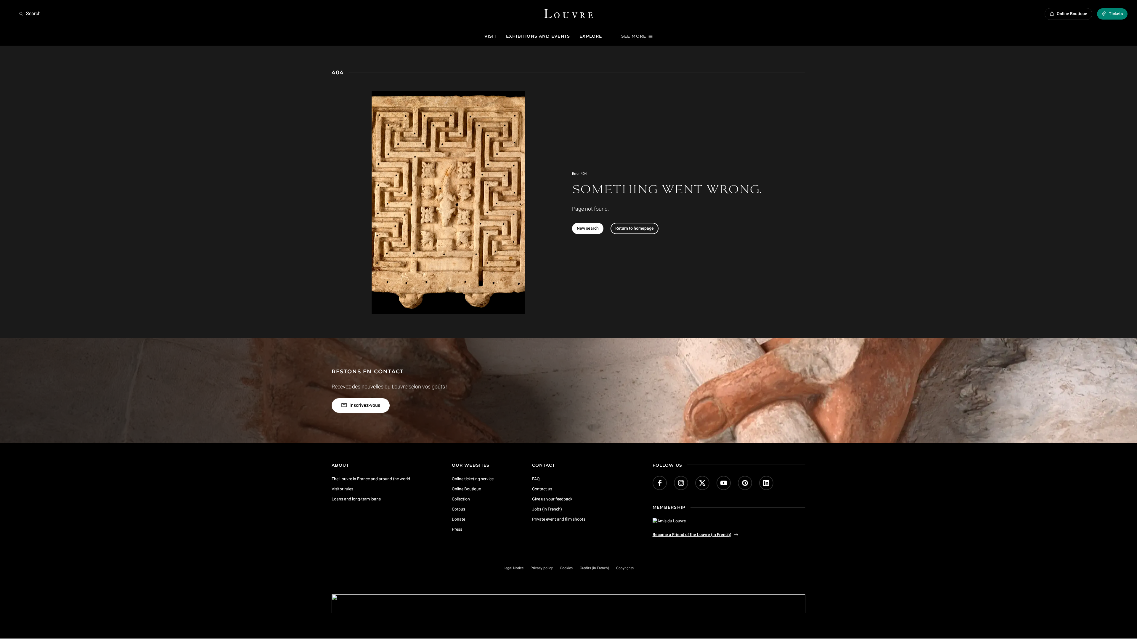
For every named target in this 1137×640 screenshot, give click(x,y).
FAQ (536, 478)
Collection (461, 499)
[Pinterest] (745, 483)
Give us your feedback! (553, 499)
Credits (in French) (594, 568)
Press (457, 529)
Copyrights (625, 568)
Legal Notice (513, 568)
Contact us (542, 489)
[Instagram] (681, 483)
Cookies (566, 568)
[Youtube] (724, 483)
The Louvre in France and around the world (371, 478)
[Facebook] (660, 483)
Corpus (458, 508)
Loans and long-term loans (356, 499)
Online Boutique (466, 489)
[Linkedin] (766, 483)
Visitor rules (342, 489)
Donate (458, 518)
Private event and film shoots (558, 518)
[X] (702, 483)
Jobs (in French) (547, 508)
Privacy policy (542, 568)
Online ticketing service (473, 478)
